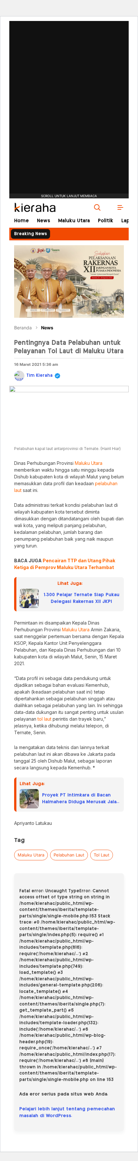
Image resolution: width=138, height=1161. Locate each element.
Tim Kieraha (39, 376)
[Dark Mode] (109, 207)
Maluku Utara (31, 854)
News (47, 327)
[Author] (19, 376)
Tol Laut (101, 854)
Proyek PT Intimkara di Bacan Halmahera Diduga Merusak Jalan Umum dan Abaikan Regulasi (80, 799)
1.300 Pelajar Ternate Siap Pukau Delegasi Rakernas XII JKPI (81, 598)
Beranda (23, 327)
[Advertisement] (69, 88)
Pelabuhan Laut (69, 854)
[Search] (97, 207)
